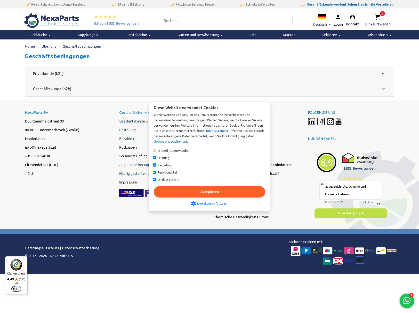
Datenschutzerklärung (80, 248)
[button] (322, 20)
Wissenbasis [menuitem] (380, 35)
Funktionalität (167, 172)
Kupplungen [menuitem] (90, 35)
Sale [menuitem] (253, 35)
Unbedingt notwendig (173, 150)
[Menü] (24, 259)
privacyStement (217, 130)
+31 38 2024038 (37, 156)
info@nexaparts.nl (40, 147)
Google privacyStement (170, 141)
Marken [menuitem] (289, 35)
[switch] (16, 289)
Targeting (165, 165)
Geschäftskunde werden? (139, 121)
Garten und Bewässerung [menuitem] (200, 35)
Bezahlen (126, 139)
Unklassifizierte (168, 179)
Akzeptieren (209, 192)
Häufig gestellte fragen (137, 173)
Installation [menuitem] (139, 35)
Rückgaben (128, 147)
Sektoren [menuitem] (331, 35)
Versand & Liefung (133, 156)
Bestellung (127, 130)
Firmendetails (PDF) (41, 165)
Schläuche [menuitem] (41, 35)
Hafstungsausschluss (42, 248)
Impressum (128, 182)
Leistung (163, 158)
